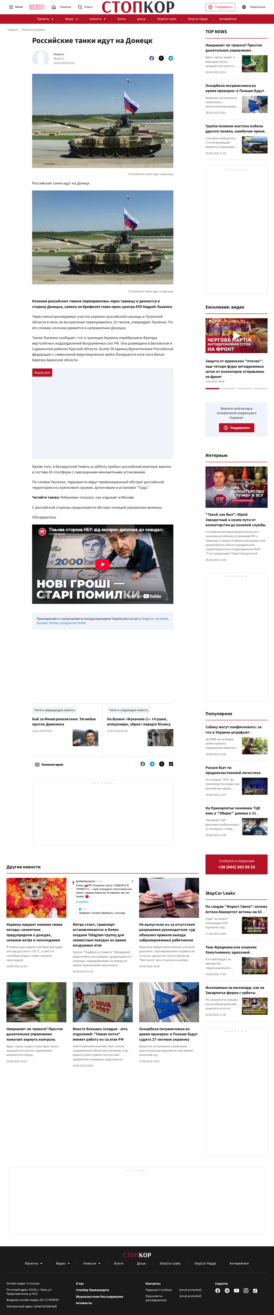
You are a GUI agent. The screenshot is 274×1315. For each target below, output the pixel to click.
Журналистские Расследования (99, 1297)
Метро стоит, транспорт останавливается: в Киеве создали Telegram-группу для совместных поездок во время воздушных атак (99, 935)
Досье (141, 19)
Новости (95, 19)
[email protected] (45, 1306)
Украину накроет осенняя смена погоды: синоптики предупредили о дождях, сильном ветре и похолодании (34, 932)
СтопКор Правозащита (92, 1290)
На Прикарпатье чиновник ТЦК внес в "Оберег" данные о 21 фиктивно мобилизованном (233, 813)
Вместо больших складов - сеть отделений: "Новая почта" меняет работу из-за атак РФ (100, 1034)
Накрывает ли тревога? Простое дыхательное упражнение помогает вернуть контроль (34, 1034)
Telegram (147, 619)
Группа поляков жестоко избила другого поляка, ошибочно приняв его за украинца (236, 131)
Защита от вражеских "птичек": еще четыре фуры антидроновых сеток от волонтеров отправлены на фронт (235, 368)
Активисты (84, 1303)
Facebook (161, 619)
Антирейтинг (228, 19)
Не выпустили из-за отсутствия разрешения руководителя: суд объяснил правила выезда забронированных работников (167, 932)
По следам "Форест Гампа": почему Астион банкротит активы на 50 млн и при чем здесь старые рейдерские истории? (236, 914)
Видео (69, 19)
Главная (12, 30)
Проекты (43, 19)
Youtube (41, 623)
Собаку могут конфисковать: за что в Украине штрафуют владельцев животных (233, 732)
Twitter (53, 623)
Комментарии (52, 764)
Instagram (66, 623)
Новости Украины (33, 30)
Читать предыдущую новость (54, 710)
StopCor (59, 54)
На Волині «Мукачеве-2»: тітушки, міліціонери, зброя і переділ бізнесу (139, 721)
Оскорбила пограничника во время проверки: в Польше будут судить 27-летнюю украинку (168, 1034)
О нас (80, 1284)
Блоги (121, 19)
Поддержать (224, 7)
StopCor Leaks (166, 19)
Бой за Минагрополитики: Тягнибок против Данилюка (64, 721)
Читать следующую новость (128, 710)
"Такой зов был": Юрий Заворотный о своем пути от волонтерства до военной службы (236, 520)
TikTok (80, 623)
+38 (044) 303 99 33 (236, 867)
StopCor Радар (198, 19)
